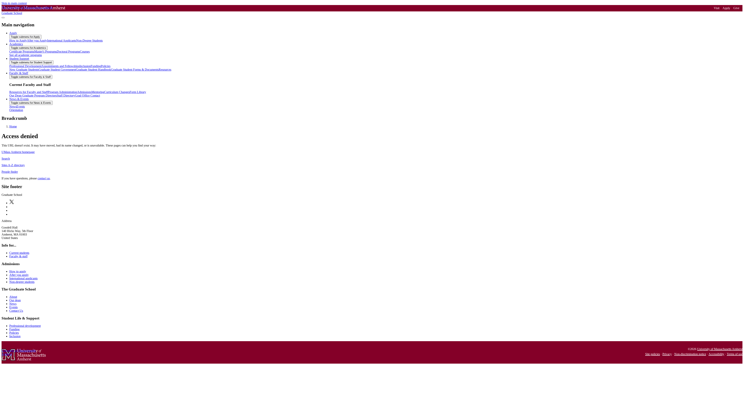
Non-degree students (21, 282)
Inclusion (15, 336)
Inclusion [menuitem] (85, 66)
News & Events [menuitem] (19, 99)
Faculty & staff (18, 256)
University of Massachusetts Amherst (719, 349)
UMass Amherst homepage (18, 152)
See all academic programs (25, 55)
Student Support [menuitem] (19, 58)
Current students (19, 252)
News (12, 303)
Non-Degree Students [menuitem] (89, 40)
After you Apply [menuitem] (37, 40)
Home (13, 126)
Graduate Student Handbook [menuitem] (93, 69)
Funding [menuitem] (96, 66)
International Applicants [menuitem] (61, 40)
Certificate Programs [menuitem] (21, 51)
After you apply (19, 275)
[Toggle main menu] (3, 17)
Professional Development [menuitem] (25, 66)
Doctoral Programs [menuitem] (68, 51)
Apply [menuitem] (13, 33)
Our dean (15, 300)
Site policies (652, 354)
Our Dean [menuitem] (15, 95)
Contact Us (16, 310)
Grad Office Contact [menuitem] (87, 95)
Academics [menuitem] (16, 44)
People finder (10, 171)
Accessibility (716, 354)
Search (6, 158)
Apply (726, 8)
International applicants (23, 278)
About (13, 296)
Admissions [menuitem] (84, 92)
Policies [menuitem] (105, 66)
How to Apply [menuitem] (18, 40)
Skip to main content (14, 3)
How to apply (17, 271)
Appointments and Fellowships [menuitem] (60, 66)
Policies (14, 332)
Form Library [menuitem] (138, 92)
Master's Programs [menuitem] (45, 51)
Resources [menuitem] (165, 69)
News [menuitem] (12, 106)
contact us (44, 178)
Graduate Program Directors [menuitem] (39, 95)
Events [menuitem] (20, 106)
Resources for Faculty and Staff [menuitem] (28, 92)
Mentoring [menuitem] (97, 92)
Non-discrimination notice (690, 354)
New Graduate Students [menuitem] (24, 69)
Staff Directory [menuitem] (66, 95)
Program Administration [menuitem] (62, 92)
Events (13, 307)
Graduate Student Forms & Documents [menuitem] (135, 69)
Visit (716, 8)
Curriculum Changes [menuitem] (117, 92)
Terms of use (734, 354)
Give (736, 8)
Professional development (25, 325)
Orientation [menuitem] (16, 110)
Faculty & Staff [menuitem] (18, 73)
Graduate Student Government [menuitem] (57, 69)
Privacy (667, 354)
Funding (14, 329)
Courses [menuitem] (85, 51)
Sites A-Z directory (13, 165)
